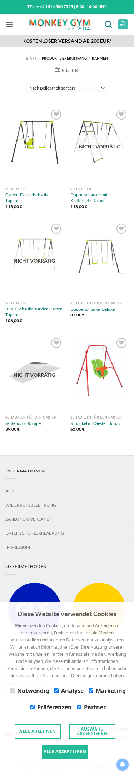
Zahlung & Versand (27, 519)
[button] (9, 24)
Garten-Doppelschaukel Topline (27, 197)
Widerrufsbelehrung (30, 505)
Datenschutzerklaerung (34, 533)
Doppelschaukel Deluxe (92, 309)
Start (31, 58)
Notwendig (33, 691)
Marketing (111, 691)
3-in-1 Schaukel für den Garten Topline (34, 311)
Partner (95, 707)
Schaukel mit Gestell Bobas (95, 423)
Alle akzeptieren (65, 752)
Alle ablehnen (37, 731)
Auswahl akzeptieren (92, 731)
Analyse (72, 691)
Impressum (17, 547)
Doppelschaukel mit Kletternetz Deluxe (89, 197)
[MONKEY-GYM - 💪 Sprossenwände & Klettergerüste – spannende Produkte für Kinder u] (59, 24)
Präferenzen (54, 707)
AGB (9, 490)
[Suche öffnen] (110, 24)
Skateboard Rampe (23, 423)
